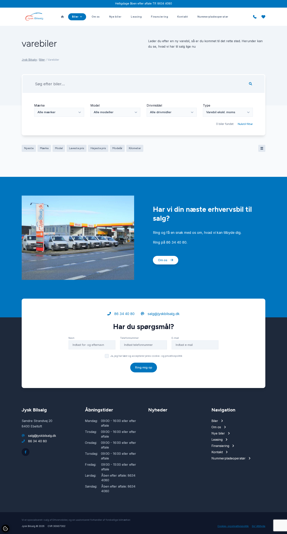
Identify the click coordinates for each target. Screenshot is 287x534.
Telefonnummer (129, 337)
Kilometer (135, 148)
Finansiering (159, 16)
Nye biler (115, 16)
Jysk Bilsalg (29, 59)
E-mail (175, 337)
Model (95, 105)
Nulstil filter (245, 124)
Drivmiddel (154, 105)
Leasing (136, 16)
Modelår (117, 148)
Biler (42, 59)
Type (206, 105)
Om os (96, 16)
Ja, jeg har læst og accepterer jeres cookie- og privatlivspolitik (146, 355)
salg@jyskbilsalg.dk (163, 314)
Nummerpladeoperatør (212, 16)
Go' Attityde (258, 526)
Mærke (39, 105)
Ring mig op (143, 367)
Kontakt (182, 16)
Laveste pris (76, 148)
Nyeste (29, 148)
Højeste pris (98, 148)
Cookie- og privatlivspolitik (233, 526)
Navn (71, 337)
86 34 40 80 (124, 314)
